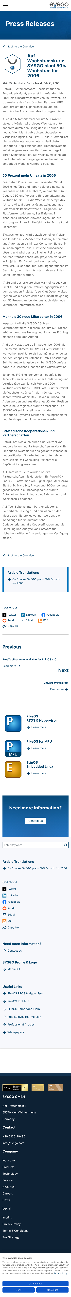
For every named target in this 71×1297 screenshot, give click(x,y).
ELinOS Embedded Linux (23, 1009)
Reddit (11, 620)
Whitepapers (15, 1032)
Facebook (52, 614)
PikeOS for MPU (18, 1001)
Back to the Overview (20, 46)
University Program (56, 682)
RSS (45, 620)
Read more (9, 666)
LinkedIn (31, 614)
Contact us (35, 820)
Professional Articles (21, 1024)
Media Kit (13, 969)
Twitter (11, 614)
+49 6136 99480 (13, 1136)
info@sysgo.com (13, 1143)
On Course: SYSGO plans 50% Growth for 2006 (36, 581)
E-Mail (29, 620)
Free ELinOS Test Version (24, 1016)
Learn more (39, 727)
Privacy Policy (60, 1273)
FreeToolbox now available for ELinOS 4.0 (29, 659)
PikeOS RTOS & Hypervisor (25, 993)
